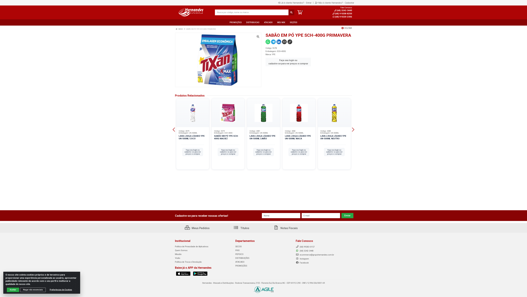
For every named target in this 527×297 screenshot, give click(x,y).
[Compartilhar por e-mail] (284, 41)
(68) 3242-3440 (306, 251)
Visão (177, 258)
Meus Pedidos (200, 228)
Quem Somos (181, 250)
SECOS (238, 246)
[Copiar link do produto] (290, 41)
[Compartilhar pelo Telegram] (273, 41)
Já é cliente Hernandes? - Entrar (296, 3)
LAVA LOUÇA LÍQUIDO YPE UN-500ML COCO (192, 137)
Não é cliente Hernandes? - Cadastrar (336, 3)
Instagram (304, 259)
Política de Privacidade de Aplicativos (191, 246)
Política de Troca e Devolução (188, 262)
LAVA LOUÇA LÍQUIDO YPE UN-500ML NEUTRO (333, 137)
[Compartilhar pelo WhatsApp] (268, 41)
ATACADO (239, 262)
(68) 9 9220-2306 (343, 17)
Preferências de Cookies (61, 290)
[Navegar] (173, 130)
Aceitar (13, 290)
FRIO (237, 250)
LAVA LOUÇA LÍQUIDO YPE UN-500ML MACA (298, 137)
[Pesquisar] (291, 12)
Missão (178, 254)
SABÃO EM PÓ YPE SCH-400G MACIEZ (226, 137)
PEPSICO (239, 254)
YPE (273, 54)
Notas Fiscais (289, 228)
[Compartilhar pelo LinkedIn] (279, 41)
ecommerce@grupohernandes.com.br (316, 255)
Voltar (348, 28)
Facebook (304, 263)
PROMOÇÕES (241, 266)
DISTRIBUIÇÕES (242, 258)
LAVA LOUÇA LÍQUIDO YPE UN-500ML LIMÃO (262, 137)
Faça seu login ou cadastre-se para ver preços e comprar (288, 62)
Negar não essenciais (33, 290)
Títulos (244, 228)
